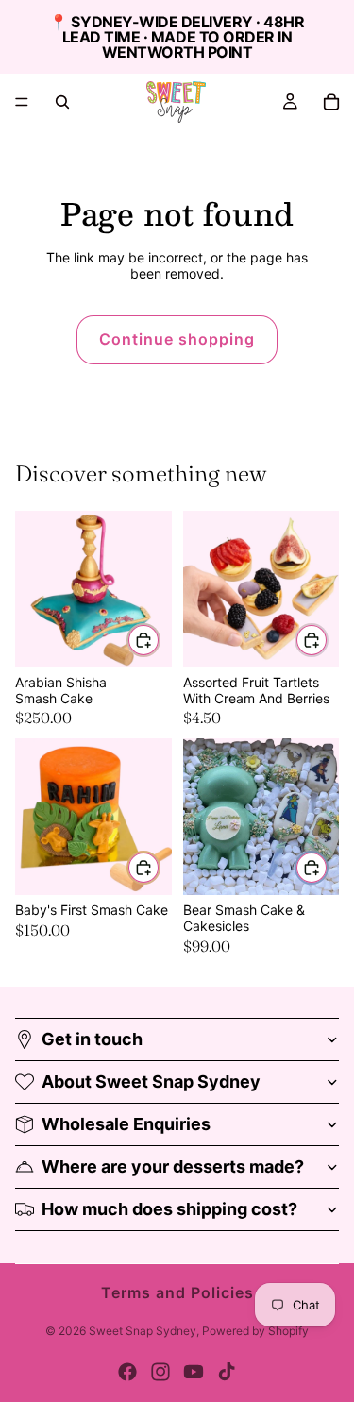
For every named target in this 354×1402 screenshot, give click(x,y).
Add (328, 866)
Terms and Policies (177, 1292)
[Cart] (331, 102)
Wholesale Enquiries (126, 1124)
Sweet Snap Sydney (142, 1331)
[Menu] (21, 102)
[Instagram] (160, 1371)
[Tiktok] (226, 1371)
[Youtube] (193, 1371)
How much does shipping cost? (169, 1209)
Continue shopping (177, 338)
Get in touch (92, 1039)
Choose (159, 639)
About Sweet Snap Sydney (151, 1081)
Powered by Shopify (255, 1331)
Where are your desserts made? (173, 1166)
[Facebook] (127, 1371)
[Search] (62, 102)
